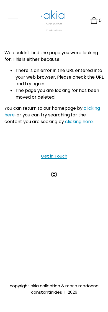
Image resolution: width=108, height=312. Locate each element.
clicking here (79, 121)
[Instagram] (54, 174)
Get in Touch (54, 156)
